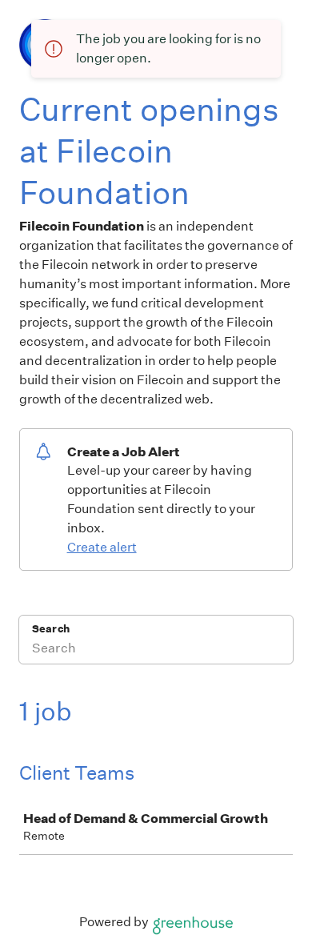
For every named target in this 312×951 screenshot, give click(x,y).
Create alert (102, 547)
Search (51, 629)
